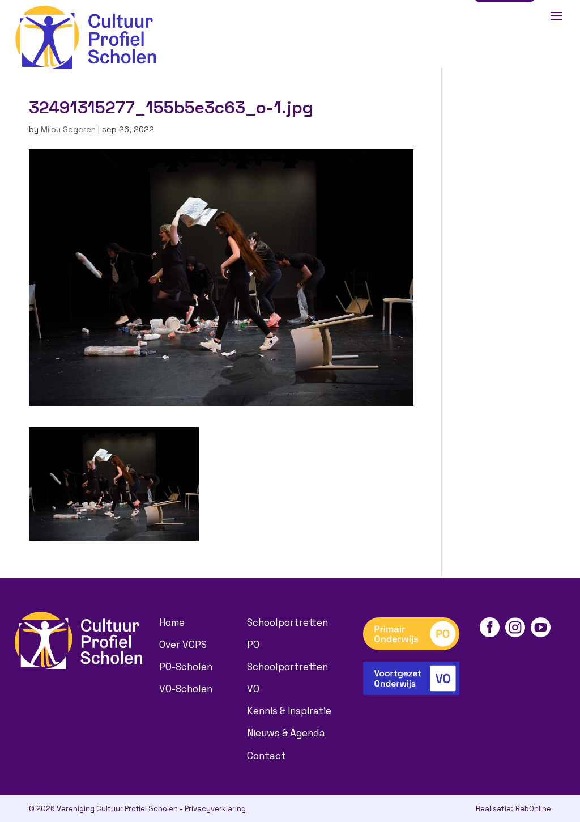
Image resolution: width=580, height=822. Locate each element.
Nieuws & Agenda (286, 733)
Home (172, 622)
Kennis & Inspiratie (289, 711)
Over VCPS (183, 644)
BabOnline (533, 808)
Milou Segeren (68, 129)
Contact (266, 755)
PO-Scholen (185, 666)
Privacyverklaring (215, 808)
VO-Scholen (185, 689)
